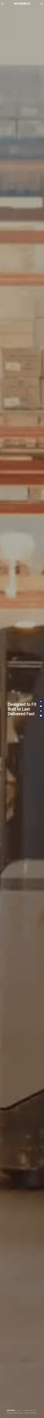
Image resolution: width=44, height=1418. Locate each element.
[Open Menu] (2, 4)
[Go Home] (22, 4)
